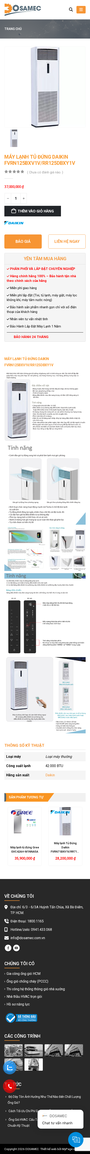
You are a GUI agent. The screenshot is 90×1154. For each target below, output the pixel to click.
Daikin (50, 775)
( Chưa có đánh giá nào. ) (45, 172)
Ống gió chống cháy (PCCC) (27, 981)
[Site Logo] (22, 10)
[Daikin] (14, 223)
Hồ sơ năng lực (18, 1004)
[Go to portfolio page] (13, 1050)
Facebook (8, 948)
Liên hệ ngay (67, 241)
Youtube (16, 948)
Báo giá (23, 241)
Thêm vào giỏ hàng (36, 211)
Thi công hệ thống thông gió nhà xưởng (36, 989)
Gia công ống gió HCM (23, 974)
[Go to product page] (25, 821)
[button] (71, 10)
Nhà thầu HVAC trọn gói (24, 996)
